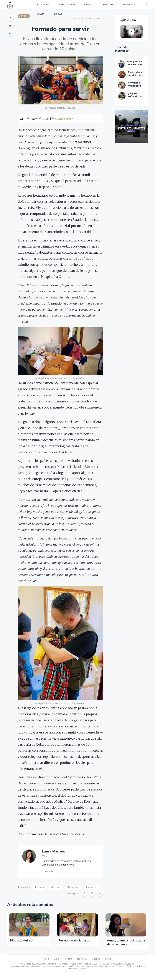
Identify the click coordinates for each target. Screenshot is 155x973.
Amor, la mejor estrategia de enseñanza (126, 942)
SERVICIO (89, 4)
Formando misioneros (74, 940)
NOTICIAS (68, 959)
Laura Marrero (64, 119)
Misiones (39, 887)
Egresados (91, 887)
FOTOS (108, 959)
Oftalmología (73, 887)
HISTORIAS (82, 959)
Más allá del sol (21, 940)
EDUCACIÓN (43, 4)
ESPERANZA (128, 4)
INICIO (46, 959)
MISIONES (108, 4)
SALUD (40, 13)
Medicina (55, 887)
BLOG (56, 959)
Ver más (49, 871)
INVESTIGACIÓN (66, 4)
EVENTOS (96, 959)
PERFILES (58, 13)
